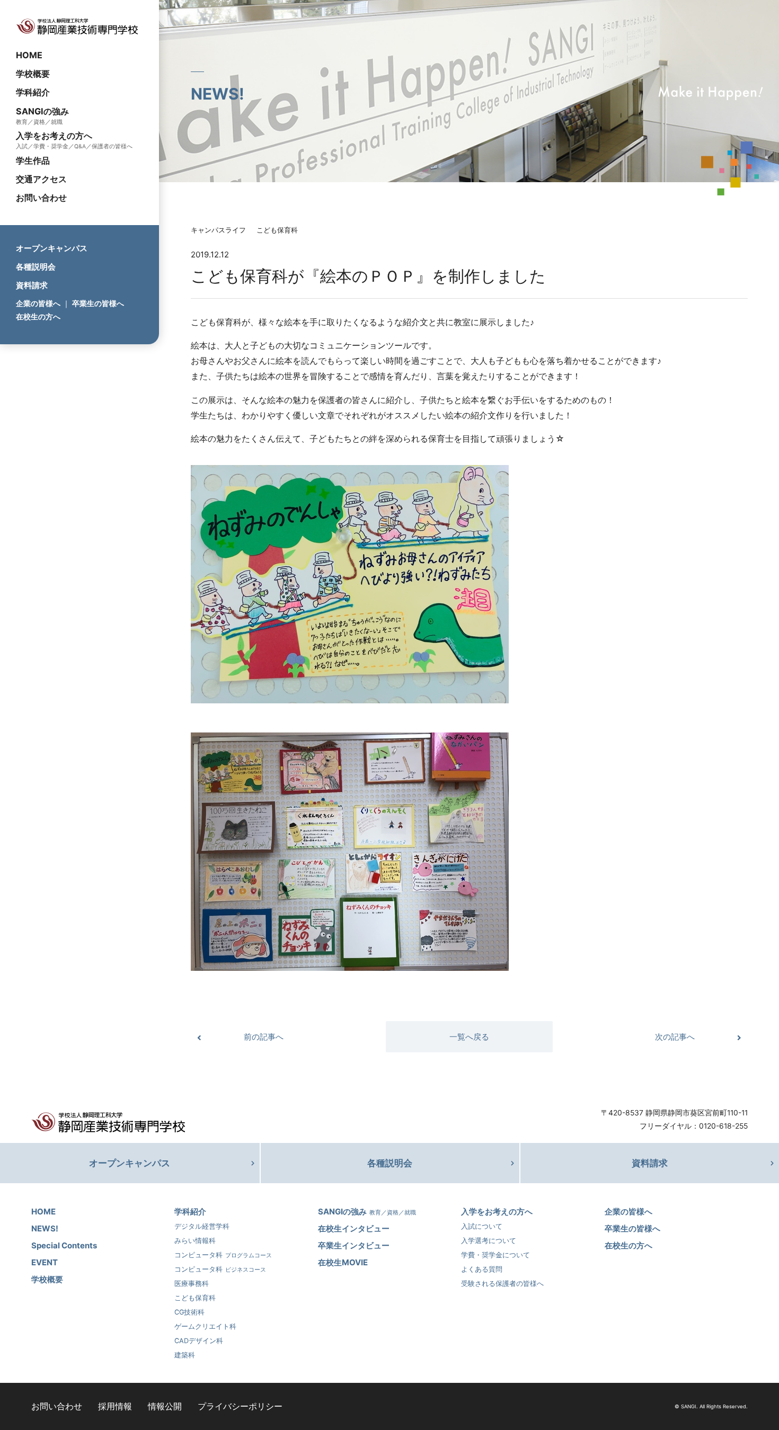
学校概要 (33, 73)
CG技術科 (189, 1312)
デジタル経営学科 (201, 1226)
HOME (29, 55)
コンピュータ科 (223, 1255)
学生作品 (33, 160)
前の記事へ (264, 1037)
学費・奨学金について (495, 1255)
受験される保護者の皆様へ (502, 1284)
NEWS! (44, 1228)
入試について (481, 1226)
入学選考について (488, 1241)
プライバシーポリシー (240, 1406)
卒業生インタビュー (354, 1245)
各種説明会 (36, 267)
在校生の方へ (38, 316)
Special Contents (64, 1245)
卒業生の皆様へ (98, 303)
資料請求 (32, 285)
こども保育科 (277, 230)
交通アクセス (41, 179)
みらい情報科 (195, 1241)
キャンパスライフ (218, 230)
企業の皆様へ (38, 303)
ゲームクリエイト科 (205, 1326)
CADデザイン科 (198, 1341)
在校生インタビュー (354, 1228)
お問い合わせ (41, 197)
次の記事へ (675, 1037)
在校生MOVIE (343, 1262)
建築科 (184, 1355)
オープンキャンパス (51, 248)
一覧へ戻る (469, 1037)
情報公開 (165, 1406)
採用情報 (115, 1406)
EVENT (44, 1262)
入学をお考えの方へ (54, 135)
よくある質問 (481, 1269)
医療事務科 (191, 1284)
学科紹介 (33, 92)
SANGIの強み (42, 110)
